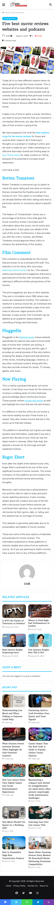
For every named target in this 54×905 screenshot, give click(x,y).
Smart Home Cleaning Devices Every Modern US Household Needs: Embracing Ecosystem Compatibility (40, 858)
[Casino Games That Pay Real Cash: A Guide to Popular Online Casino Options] (40, 734)
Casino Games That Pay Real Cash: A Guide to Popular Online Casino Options (38, 749)
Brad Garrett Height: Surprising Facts (12, 651)
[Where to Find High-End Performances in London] (40, 611)
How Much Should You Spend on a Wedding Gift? (13, 825)
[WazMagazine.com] (18, 4)
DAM (8, 36)
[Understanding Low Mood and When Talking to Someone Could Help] (13, 700)
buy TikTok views (11, 155)
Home (7, 12)
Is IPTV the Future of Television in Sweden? (13, 622)
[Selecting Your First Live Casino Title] (40, 812)
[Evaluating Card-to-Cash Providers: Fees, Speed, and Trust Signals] (40, 700)
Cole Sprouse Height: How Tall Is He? (38, 651)
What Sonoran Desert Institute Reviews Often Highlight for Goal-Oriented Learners (13, 749)
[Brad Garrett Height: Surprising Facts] (14, 640)
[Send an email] (11, 36)
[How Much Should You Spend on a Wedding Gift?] (13, 812)
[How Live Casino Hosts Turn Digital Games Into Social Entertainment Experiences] (13, 770)
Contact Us (33, 886)
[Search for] (50, 5)
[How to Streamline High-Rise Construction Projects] (13, 842)
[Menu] (3, 5)
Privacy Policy (19, 886)
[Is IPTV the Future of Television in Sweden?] (14, 611)
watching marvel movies (14, 270)
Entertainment (17, 12)
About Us (44, 886)
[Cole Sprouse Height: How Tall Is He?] (40, 640)
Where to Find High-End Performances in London (39, 623)
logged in (18, 676)
